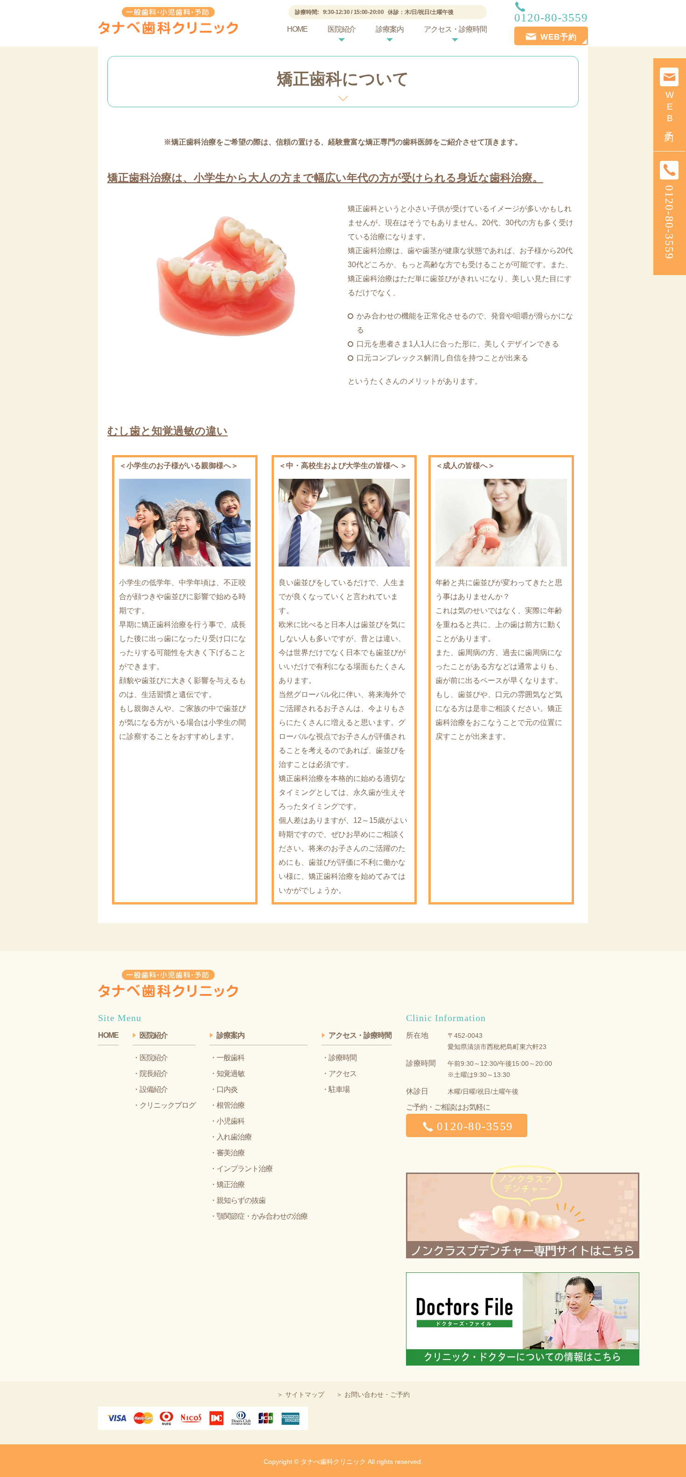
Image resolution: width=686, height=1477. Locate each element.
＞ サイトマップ (300, 1394)
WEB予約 (669, 109)
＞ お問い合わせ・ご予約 (373, 1394)
